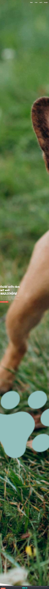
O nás (36, 2)
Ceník (41, 2)
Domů (31, 2)
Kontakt (46, 2)
